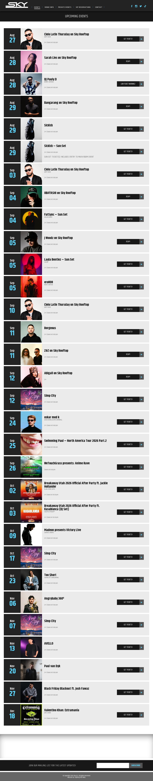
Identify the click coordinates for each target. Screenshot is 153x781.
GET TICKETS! (128, 39)
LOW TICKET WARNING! (128, 84)
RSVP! (128, 61)
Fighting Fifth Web (80, 777)
